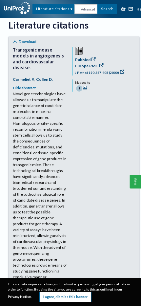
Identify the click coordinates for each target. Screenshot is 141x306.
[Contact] (131, 9)
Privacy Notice (19, 296)
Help (135, 181)
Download (27, 41)
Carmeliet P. (23, 79)
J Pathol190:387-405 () (97, 73)
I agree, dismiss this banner (65, 297)
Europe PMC (86, 65)
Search (107, 9)
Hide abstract (24, 88)
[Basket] (123, 9)
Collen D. (44, 79)
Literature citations (53, 9)
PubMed (83, 59)
